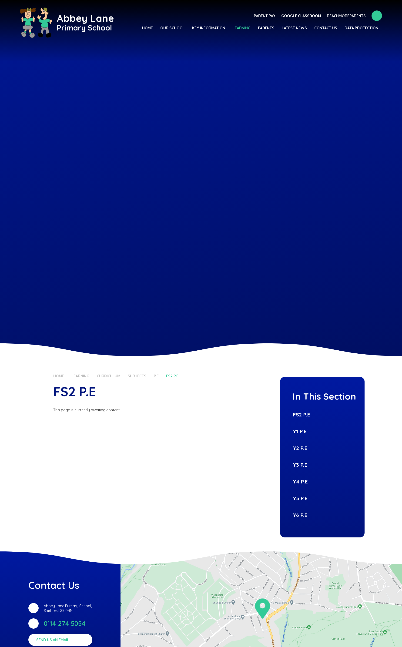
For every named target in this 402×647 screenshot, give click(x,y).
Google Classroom (301, 15)
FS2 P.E (172, 376)
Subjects (137, 376)
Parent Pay (264, 15)
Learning (80, 376)
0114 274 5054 (65, 623)
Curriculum (108, 376)
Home (58, 376)
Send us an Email (52, 639)
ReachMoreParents (346, 15)
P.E (156, 376)
